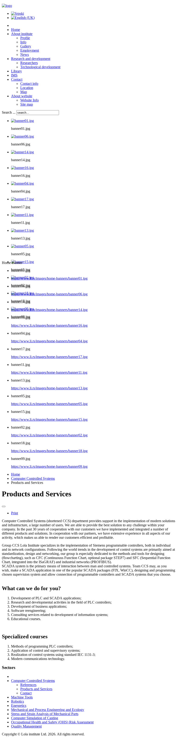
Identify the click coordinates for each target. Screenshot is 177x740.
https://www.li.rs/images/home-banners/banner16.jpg (49, 325)
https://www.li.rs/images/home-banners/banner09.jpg (49, 466)
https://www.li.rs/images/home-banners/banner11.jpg (49, 372)
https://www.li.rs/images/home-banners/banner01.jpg (49, 278)
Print (14, 513)
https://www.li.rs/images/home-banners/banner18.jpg (49, 451)
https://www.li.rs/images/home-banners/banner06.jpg (49, 294)
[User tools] (4, 506)
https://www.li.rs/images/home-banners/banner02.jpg (49, 435)
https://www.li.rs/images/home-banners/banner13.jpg (49, 388)
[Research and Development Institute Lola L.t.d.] (7, 6)
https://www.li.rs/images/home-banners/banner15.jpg (49, 419)
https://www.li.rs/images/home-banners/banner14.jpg (49, 310)
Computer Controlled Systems (33, 478)
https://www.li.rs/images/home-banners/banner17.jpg (49, 357)
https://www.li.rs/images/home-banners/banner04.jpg (49, 341)
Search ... (8, 112)
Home (15, 474)
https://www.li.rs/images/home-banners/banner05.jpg (49, 404)
